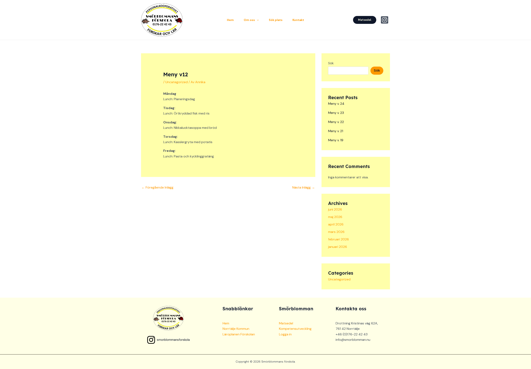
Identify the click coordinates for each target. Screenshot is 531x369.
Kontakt (298, 20)
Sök (331, 63)
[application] (257, 20)
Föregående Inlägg (157, 187)
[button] (364, 20)
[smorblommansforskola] (385, 20)
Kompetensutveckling (295, 328)
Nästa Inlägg (303, 187)
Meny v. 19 (335, 140)
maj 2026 (335, 217)
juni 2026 (335, 209)
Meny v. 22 (336, 122)
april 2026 (335, 224)
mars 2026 (336, 232)
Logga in (285, 334)
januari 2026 (337, 247)
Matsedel (286, 323)
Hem (230, 20)
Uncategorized (176, 82)
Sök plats (276, 20)
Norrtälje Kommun (236, 328)
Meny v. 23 (336, 113)
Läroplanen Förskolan (239, 334)
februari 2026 (338, 239)
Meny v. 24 (336, 103)
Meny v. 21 (335, 131)
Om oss (249, 20)
